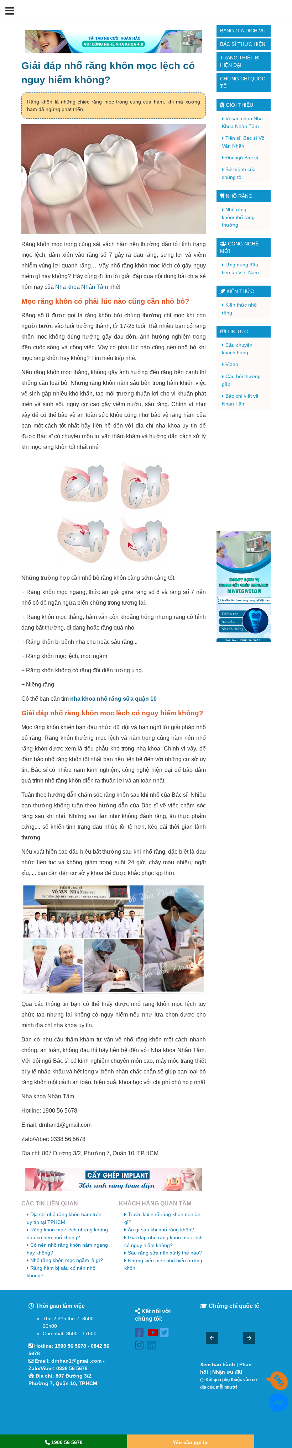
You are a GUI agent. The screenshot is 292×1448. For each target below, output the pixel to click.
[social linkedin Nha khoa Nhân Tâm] (153, 1346)
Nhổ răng (238, 196)
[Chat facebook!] (278, 1408)
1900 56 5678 (70, 1346)
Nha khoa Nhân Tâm (81, 287)
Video (231, 364)
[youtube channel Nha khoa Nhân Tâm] (153, 1334)
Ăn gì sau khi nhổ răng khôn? (161, 1229)
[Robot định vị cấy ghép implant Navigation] (244, 586)
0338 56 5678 (72, 1368)
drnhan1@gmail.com (76, 1361)
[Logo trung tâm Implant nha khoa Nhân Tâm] (141, 19)
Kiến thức (239, 291)
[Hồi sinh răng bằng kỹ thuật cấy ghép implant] (113, 1179)
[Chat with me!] (278, 1387)
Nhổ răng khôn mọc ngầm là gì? (66, 1260)
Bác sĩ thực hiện (242, 44)
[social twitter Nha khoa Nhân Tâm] (166, 1334)
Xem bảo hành (217, 1364)
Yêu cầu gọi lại (191, 1442)
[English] (273, 11)
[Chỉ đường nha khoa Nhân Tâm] (69, 1411)
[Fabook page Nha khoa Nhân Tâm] (141, 1334)
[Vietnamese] (282, 11)
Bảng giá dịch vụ (243, 30)
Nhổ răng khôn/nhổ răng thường (238, 217)
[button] (9, 11)
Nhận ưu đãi (227, 1372)
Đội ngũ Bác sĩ (241, 157)
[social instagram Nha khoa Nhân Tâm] (141, 1346)
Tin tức (237, 331)
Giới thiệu (238, 105)
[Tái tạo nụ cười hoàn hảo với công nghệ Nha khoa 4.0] (113, 41)
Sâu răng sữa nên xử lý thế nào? (165, 1253)
